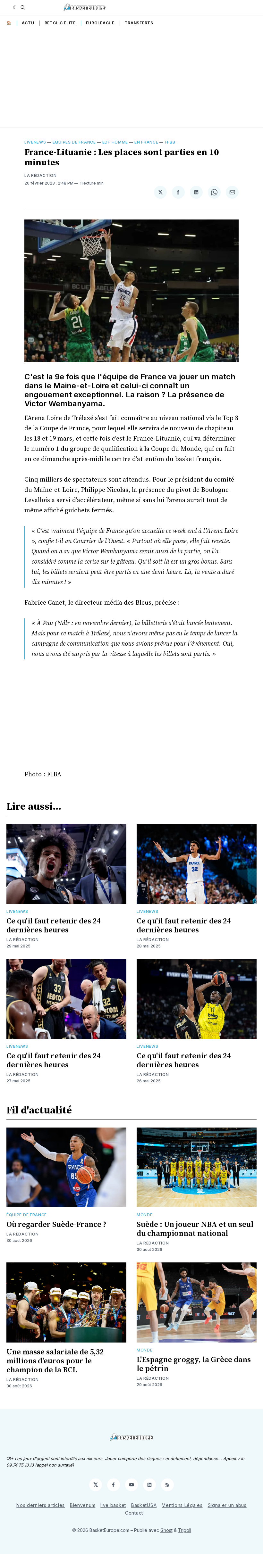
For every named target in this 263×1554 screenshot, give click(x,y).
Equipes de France (74, 142)
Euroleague (100, 23)
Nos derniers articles (40, 1505)
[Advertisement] (131, 79)
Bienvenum (82, 1505)
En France (146, 142)
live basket (113, 1505)
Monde (145, 1214)
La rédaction (22, 939)
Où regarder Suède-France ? (56, 1224)
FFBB (170, 142)
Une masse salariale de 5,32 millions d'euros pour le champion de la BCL (55, 1361)
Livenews (35, 142)
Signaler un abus (227, 1505)
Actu (28, 23)
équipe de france (26, 1214)
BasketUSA (144, 1505)
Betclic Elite (60, 23)
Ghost (166, 1530)
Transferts (139, 23)
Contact (134, 1513)
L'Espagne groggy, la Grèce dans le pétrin (194, 1364)
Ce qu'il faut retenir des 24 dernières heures (53, 925)
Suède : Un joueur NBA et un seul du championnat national (195, 1229)
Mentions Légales (182, 1505)
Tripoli (184, 1530)
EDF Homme (115, 142)
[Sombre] (15, 7)
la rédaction (40, 175)
